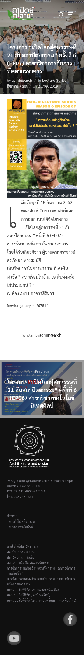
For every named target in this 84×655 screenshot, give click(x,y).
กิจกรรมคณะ (17, 86)
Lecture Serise (54, 80)
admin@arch (22, 80)
